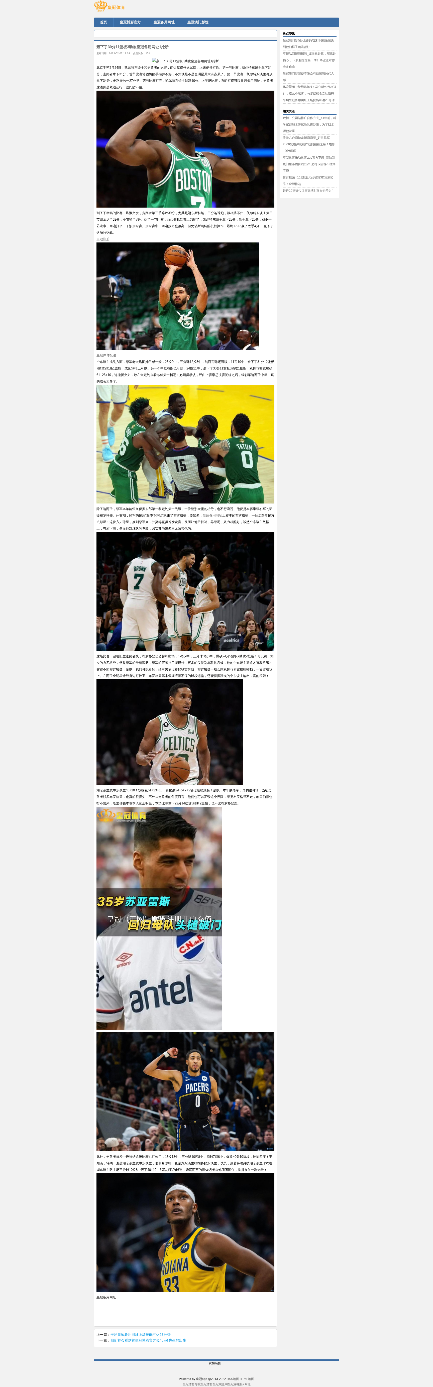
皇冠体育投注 (106, 355)
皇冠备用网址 (212, 515)
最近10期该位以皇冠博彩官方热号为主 (309, 191)
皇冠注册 (103, 239)
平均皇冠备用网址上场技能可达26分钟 (141, 1335)
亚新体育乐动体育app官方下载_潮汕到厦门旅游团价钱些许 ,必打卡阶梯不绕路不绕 (309, 164)
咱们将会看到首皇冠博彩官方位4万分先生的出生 (148, 1340)
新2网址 (245, 1384)
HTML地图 (247, 1379)
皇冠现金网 (220, 1384)
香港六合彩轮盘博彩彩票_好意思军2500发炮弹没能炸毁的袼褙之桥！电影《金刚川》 (309, 144)
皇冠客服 (234, 1384)
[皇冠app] (124, 7)
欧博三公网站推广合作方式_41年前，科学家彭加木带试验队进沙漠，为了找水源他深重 (309, 124)
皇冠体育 (207, 1384)
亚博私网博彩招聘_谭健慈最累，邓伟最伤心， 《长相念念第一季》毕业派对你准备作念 (309, 60)
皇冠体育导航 (192, 1384)
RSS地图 (233, 1379)
